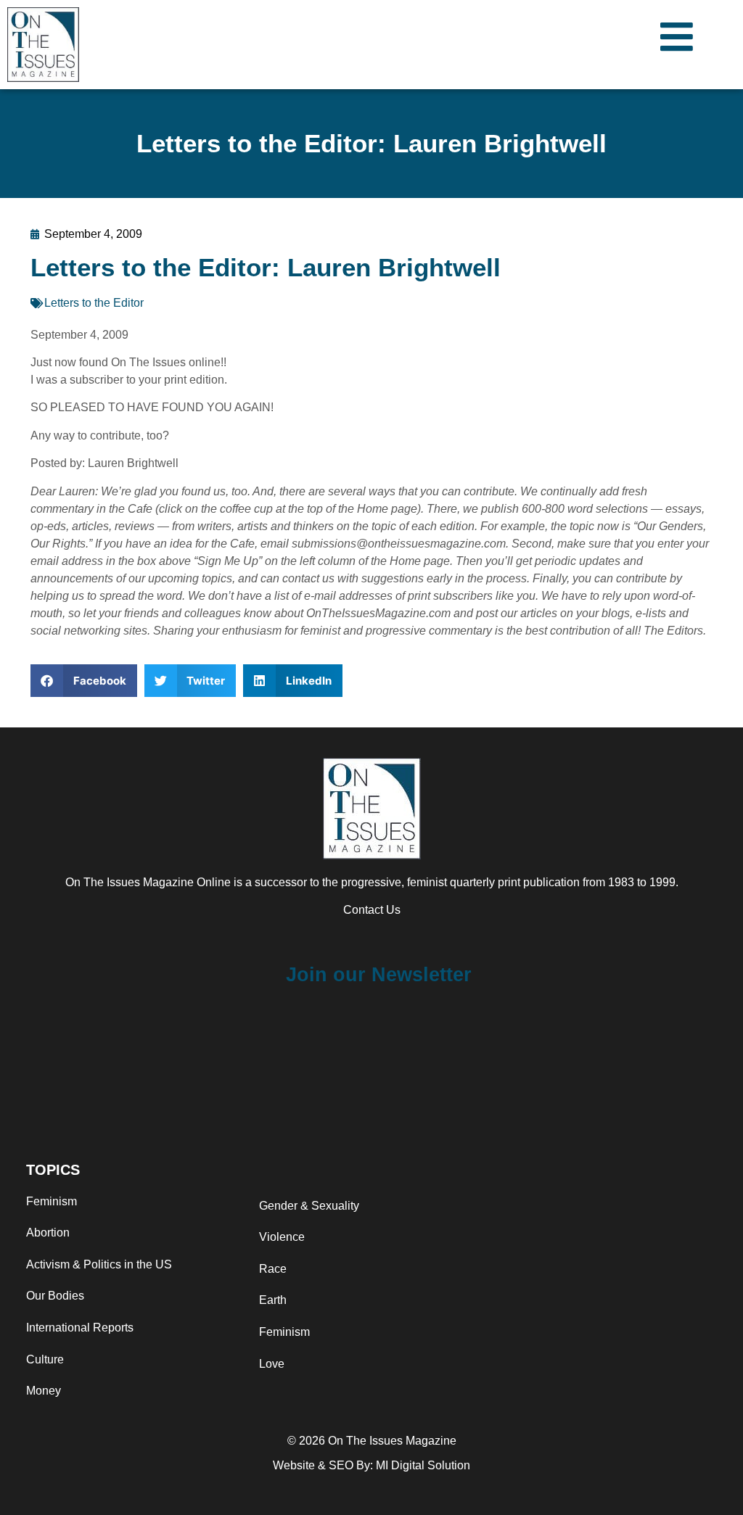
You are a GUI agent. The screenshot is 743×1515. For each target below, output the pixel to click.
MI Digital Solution (423, 1465)
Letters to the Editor (94, 303)
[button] (83, 680)
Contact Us (372, 910)
